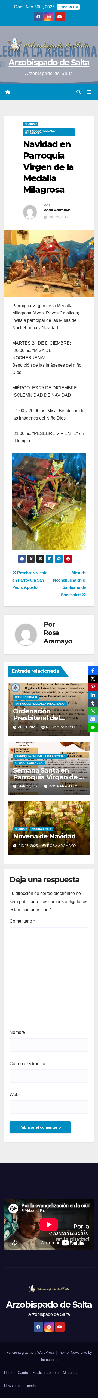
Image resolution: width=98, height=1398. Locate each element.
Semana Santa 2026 (29, 762)
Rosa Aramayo (57, 210)
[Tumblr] (93, 703)
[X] (93, 679)
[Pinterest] (93, 687)
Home (8, 1373)
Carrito (23, 1373)
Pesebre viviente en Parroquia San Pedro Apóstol (29, 580)
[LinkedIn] (93, 695)
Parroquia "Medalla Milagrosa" (40, 132)
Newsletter (12, 1386)
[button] (78, 92)
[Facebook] (93, 670)
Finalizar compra (45, 1373)
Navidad (31, 123)
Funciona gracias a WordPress (31, 1353)
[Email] (93, 719)
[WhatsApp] (93, 711)
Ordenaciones (26, 696)
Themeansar (48, 1360)
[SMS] (93, 727)
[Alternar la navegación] (89, 92)
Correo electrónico (27, 1063)
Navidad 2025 (41, 828)
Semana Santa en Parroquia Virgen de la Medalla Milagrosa (49, 777)
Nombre (17, 1032)
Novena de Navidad (44, 836)
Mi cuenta (70, 1373)
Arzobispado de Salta (48, 63)
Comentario (22, 921)
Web (14, 1094)
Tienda (30, 1386)
